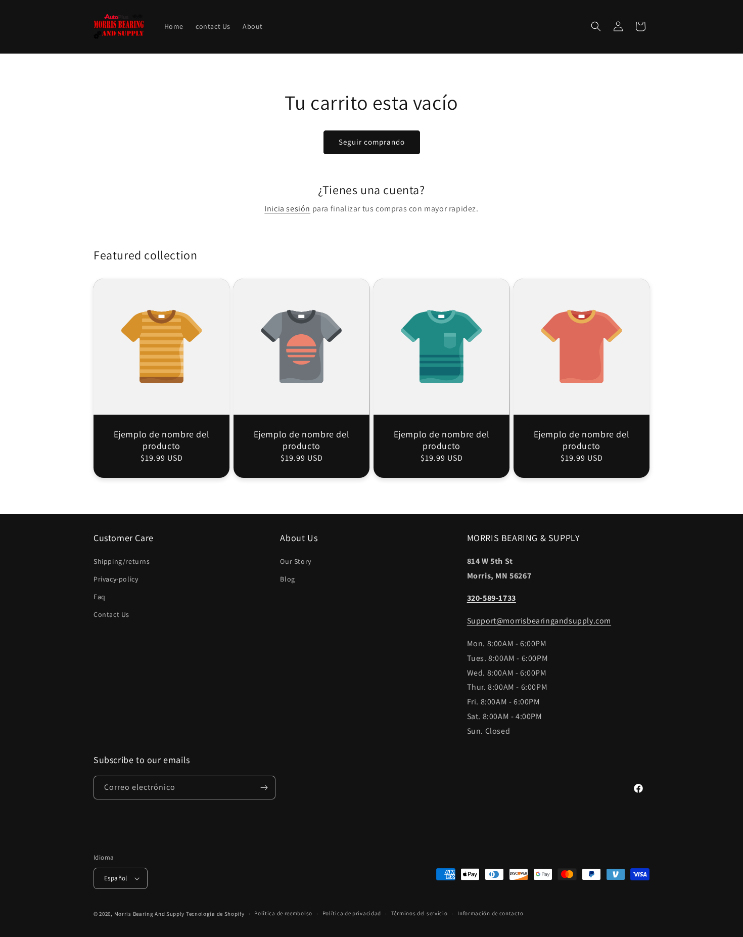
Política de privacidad (351, 913)
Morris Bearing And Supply (149, 913)
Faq (100, 596)
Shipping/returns (122, 561)
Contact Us (111, 614)
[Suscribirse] (264, 787)
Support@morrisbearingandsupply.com (539, 620)
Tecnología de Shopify (215, 913)
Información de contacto (490, 913)
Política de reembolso (283, 913)
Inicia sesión (287, 208)
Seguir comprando (372, 142)
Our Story (295, 561)
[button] (596, 26)
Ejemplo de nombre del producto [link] (162, 440)
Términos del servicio (419, 913)
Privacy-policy (116, 579)
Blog (287, 579)
